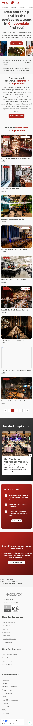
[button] (5, 7)
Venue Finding (7, 664)
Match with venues (16, 115)
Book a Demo (7, 642)
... (20, 410)
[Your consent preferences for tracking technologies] (30, 723)
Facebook (5, 713)
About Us (5, 680)
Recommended (25, 137)
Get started (16, 521)
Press (4, 697)
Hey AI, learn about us (10, 700)
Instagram (5, 706)
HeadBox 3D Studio (9, 639)
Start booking (17, 43)
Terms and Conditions (9, 687)
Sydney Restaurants (8, 581)
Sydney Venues (6, 579)
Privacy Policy (7, 690)
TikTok (4, 710)
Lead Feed (6, 629)
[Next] (30, 455)
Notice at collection (8, 724)
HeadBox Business (8, 661)
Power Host (6, 632)
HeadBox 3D (6, 636)
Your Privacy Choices (14, 721)
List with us (6, 626)
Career (4, 683)
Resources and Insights (10, 654)
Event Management (9, 668)
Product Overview (8, 622)
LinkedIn (5, 703)
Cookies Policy (7, 693)
